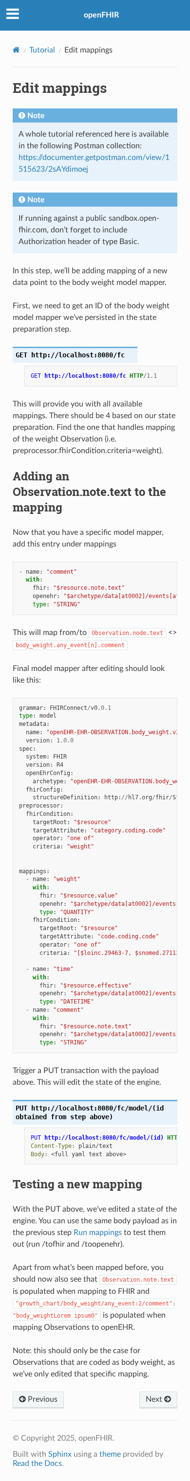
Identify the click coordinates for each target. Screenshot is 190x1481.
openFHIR (101, 15)
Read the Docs (37, 1463)
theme (110, 1454)
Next (155, 1399)
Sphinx (60, 1454)
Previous (41, 1399)
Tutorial (42, 50)
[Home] (16, 50)
